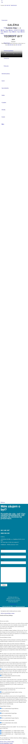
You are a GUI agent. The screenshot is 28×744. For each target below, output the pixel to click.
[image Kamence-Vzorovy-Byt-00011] (13, 152)
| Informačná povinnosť (20, 606)
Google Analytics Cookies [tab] (5, 677)
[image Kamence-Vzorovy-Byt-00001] (13, 66)
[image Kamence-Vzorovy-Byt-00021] (13, 341)
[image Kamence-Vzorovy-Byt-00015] (13, 455)
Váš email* (3, 554)
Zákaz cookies (11, 613)
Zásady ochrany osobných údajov (7, 741)
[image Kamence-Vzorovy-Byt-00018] (13, 428)
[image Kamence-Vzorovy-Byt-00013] (13, 493)
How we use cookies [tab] (4, 621)
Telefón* (2, 560)
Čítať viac (3, 502)
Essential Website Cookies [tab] (5, 637)
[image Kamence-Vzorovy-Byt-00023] (13, 280)
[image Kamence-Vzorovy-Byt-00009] (13, 135)
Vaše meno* (3, 549)
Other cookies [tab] (3, 724)
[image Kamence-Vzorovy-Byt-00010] (13, 100)
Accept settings (3, 743)
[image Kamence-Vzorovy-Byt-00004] (13, 169)
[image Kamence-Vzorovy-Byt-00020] (13, 367)
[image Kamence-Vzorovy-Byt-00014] (13, 474)
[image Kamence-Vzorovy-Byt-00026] (13, 207)
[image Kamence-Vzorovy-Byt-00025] (13, 226)
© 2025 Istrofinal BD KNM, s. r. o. (8, 606)
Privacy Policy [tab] (3, 735)
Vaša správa (3, 566)
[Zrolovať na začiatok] (0, 608)
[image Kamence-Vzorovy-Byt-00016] (13, 188)
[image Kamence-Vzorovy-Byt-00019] (13, 394)
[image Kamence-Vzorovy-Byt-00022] (13, 307)
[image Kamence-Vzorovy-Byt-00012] (13, 118)
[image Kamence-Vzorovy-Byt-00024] (13, 253)
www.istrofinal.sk (13, 604)
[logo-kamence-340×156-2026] (11, 13)
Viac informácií (5, 613)
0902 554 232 (14, 5)
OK (1, 613)
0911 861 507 (7, 5)
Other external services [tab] (5, 693)
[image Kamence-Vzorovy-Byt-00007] (13, 83)
